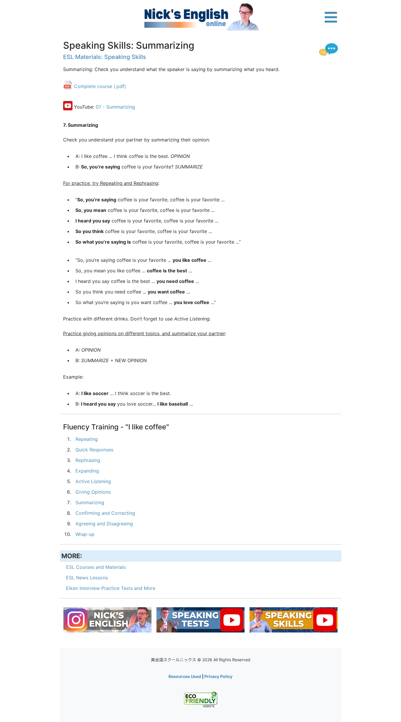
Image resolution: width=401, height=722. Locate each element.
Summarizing (89, 502)
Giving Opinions (93, 492)
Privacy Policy (218, 676)
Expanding (87, 471)
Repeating (86, 439)
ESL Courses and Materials (96, 567)
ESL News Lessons (87, 578)
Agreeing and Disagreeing (104, 524)
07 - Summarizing (115, 107)
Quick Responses (94, 450)
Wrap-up (85, 534)
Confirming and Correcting (105, 513)
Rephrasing (87, 460)
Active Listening (93, 481)
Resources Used (185, 676)
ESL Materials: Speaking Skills (104, 56)
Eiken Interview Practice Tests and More (110, 588)
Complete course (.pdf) (100, 87)
